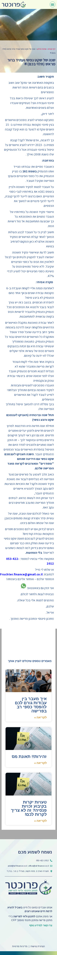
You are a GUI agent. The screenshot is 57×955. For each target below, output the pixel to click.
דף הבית (51, 49)
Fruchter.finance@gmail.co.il (21, 574)
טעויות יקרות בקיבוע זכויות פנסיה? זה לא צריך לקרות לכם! (29, 808)
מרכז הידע (41, 49)
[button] (53, 4)
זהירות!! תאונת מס (29, 756)
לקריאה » (40, 717)
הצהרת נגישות (38, 946)
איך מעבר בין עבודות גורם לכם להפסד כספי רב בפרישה (31, 704)
